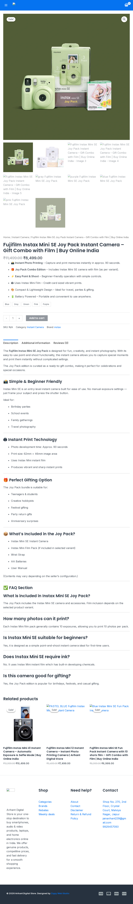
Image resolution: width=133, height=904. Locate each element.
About (74, 801)
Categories (45, 801)
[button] (124, 19)
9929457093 (111, 826)
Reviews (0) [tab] (61, 343)
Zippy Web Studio (60, 893)
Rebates (43, 810)
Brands (43, 806)
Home (6, 237)
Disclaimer (77, 810)
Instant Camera (20, 237)
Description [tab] (10, 343)
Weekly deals (47, 814)
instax (57, 327)
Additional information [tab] (36, 343)
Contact (75, 806)
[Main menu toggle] (6, 5)
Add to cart (36, 318)
